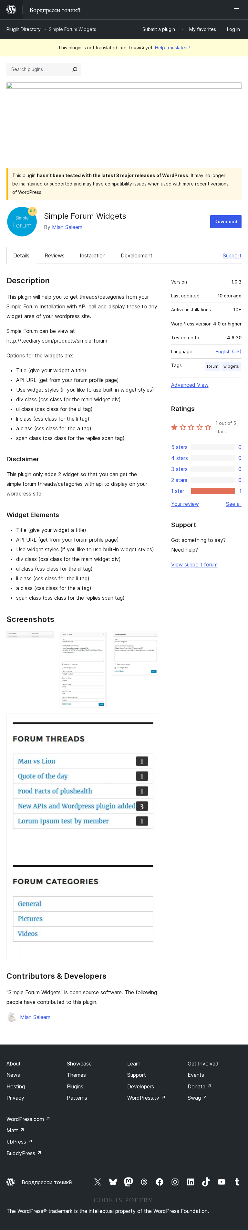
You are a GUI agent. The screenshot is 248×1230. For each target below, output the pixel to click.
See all (234, 504)
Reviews (55, 255)
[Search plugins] (74, 69)
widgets (231, 366)
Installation (93, 255)
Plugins (75, 1086)
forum (212, 366)
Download (225, 221)
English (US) (229, 351)
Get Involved (203, 1063)
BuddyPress (24, 1153)
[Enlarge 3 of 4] (150, 639)
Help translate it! (172, 47)
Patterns (77, 1098)
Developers (140, 1086)
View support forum (194, 564)
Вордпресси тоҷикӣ (47, 1182)
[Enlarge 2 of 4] (98, 639)
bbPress (19, 1141)
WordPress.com (28, 1119)
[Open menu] (237, 9)
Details (21, 255)
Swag (197, 1098)
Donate (200, 1086)
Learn (133, 1063)
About (13, 1063)
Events (196, 1075)
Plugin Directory (23, 29)
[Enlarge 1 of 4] (45, 639)
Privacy (15, 1098)
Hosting (15, 1086)
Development (136, 255)
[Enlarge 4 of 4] (150, 722)
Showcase (79, 1063)
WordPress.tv (146, 1098)
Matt (15, 1130)
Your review (185, 504)
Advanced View (190, 385)
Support (232, 255)
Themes (76, 1075)
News (13, 1075)
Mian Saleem (67, 227)
